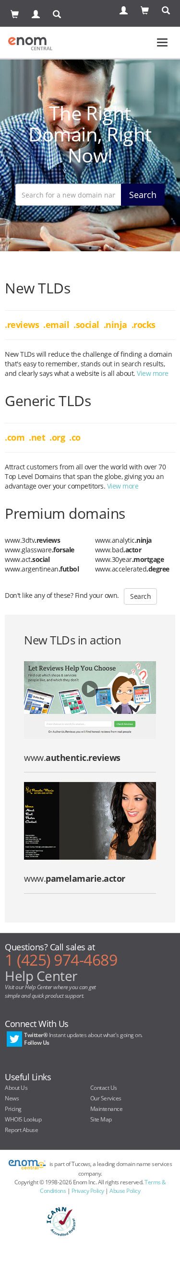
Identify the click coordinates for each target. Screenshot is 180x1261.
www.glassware (39, 549)
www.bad (118, 549)
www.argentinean (42, 568)
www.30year (129, 559)
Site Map (101, 1119)
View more (152, 373)
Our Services (105, 1098)
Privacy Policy (88, 1191)
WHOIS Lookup (23, 1119)
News (12, 1098)
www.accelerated (132, 568)
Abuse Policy (124, 1191)
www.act (27, 559)
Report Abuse (21, 1130)
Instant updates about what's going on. (83, 1039)
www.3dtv (32, 540)
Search (142, 194)
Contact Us (103, 1088)
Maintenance (106, 1109)
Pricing (13, 1109)
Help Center (41, 976)
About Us (16, 1088)
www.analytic (123, 540)
